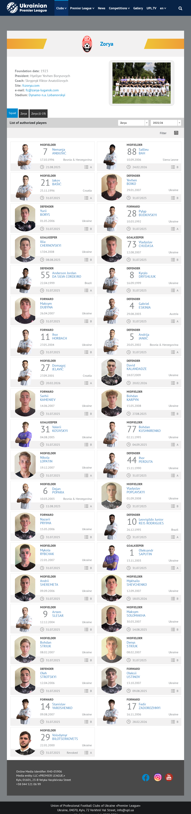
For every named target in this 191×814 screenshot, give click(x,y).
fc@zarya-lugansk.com (42, 90)
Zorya (24, 113)
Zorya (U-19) (38, 113)
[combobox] (133, 123)
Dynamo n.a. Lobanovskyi (47, 95)
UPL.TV (151, 8)
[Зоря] (141, 83)
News (101, 8)
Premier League (81, 8)
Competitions (118, 8)
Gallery (138, 8)
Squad (12, 113)
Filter (163, 133)
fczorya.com (31, 85)
